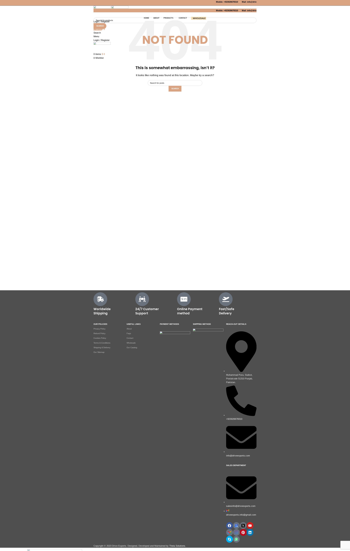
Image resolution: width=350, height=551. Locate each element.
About (129, 329)
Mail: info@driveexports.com (252, 2)
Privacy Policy (99, 329)
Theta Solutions (177, 546)
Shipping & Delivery (102, 347)
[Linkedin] (250, 532)
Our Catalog (132, 347)
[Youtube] (250, 525)
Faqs (129, 333)
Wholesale (131, 343)
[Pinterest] (243, 532)
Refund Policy (99, 333)
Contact (130, 338)
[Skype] (229, 539)
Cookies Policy (100, 338)
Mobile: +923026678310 (223, 2)
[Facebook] (229, 525)
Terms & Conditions (102, 343)
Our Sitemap (99, 352)
